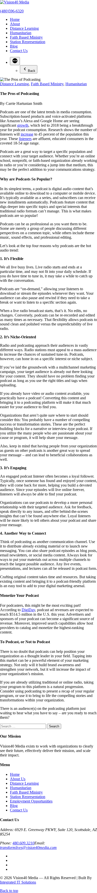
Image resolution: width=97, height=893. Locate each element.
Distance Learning (24, 28)
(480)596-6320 (12, 11)
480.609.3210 (23, 843)
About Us (17, 779)
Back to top (9, 891)
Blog (14, 46)
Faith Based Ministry (26, 37)
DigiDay (28, 610)
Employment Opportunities (31, 801)
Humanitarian (20, 33)
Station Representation (27, 42)
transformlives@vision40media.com (28, 847)
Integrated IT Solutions (18, 882)
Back (31, 71)
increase (27, 134)
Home (15, 19)
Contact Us (19, 51)
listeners (25, 139)
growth (22, 125)
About (15, 24)
